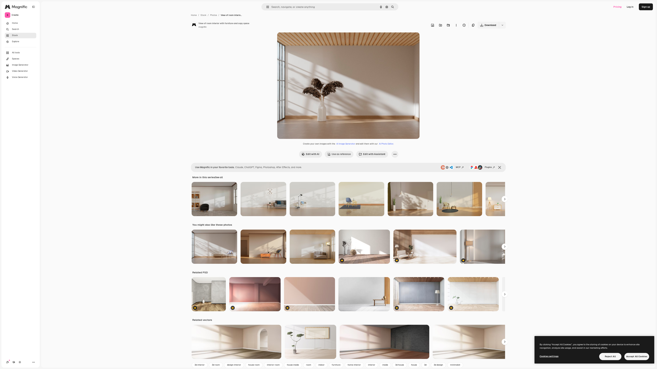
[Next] (505, 199)
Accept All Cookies (636, 356)
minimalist (455, 365)
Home (194, 15)
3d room (216, 365)
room (308, 365)
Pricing (617, 6)
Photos (213, 15)
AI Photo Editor (386, 143)
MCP (458, 167)
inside (385, 365)
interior (371, 365)
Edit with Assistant (374, 154)
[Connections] (7, 362)
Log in (630, 6)
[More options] (456, 25)
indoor (321, 365)
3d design (438, 365)
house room (254, 365)
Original (299, 38)
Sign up (646, 6)
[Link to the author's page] (194, 25)
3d (425, 365)
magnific (202, 27)
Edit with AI (312, 154)
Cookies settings (549, 356)
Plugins (488, 167)
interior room (273, 365)
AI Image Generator (345, 143)
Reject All (610, 356)
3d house (399, 365)
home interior (354, 365)
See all (219, 177)
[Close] (500, 167)
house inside (293, 365)
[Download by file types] (502, 25)
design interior (234, 365)
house (414, 365)
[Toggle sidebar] (33, 7)
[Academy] (13, 362)
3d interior (200, 365)
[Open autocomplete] (266, 7)
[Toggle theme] (20, 362)
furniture (336, 365)
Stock (203, 15)
